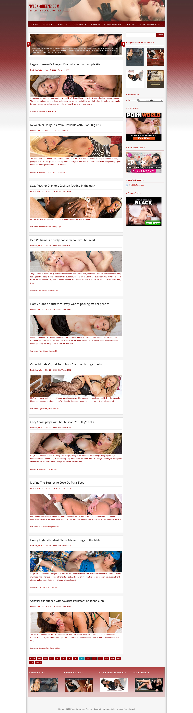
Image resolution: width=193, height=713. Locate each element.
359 (112, 659)
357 (100, 659)
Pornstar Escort (61, 172)
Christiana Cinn (44, 648)
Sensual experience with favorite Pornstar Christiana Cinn (67, 601)
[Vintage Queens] (155, 87)
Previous (29, 44)
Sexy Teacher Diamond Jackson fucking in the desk (62, 185)
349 (51, 659)
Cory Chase (43, 469)
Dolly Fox (42, 172)
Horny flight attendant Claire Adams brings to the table (65, 540)
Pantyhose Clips (53, 527)
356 (94, 659)
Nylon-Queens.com (44, 7)
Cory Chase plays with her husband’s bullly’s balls (62, 422)
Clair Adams (43, 587)
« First (32, 659)
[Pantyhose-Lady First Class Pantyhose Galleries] (155, 65)
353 (75, 659)
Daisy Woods (43, 351)
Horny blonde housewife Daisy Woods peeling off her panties (69, 304)
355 (87, 659)
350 (57, 659)
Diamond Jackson (45, 227)
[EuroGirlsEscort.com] (135, 185)
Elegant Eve (43, 111)
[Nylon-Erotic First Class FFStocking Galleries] (135, 65)
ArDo (40, 70)
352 (69, 659)
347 (39, 659)
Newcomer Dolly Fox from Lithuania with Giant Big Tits (65, 125)
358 (106, 659)
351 (63, 659)
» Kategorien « (131, 100)
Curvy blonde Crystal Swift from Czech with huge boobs (66, 364)
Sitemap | (131, 709)
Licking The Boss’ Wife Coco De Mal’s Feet (57, 482)
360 (118, 659)
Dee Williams (43, 290)
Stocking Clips (53, 290)
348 (45, 659)
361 (31, 662)
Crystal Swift (43, 409)
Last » (38, 662)
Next (123, 44)
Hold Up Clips (52, 111)
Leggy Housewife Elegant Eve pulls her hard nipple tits (65, 64)
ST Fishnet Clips (53, 409)
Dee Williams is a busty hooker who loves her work (63, 240)
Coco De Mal (43, 527)
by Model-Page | (122, 709)
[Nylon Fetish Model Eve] (135, 87)
